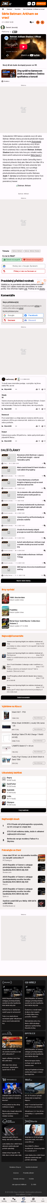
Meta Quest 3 (36, 155)
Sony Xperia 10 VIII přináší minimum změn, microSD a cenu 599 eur (34, 1139)
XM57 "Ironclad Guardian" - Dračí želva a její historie (34, 1106)
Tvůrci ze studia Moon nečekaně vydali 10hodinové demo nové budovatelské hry (12, 1019)
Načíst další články (23, 581)
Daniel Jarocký (12, 27)
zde (25, 289)
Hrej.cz (5, 884)
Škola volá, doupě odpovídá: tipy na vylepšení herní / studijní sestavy (12, 1113)
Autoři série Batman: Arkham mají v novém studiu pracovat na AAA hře (31, 544)
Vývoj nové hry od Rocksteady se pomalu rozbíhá (30, 518)
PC (16, 32)
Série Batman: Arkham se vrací (34, 9)
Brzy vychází (8, 589)
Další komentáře (23, 697)
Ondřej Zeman (8, 575)
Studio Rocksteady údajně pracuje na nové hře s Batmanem (30, 530)
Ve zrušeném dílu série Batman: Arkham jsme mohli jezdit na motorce (30, 494)
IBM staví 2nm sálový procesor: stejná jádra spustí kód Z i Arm (10, 1067)
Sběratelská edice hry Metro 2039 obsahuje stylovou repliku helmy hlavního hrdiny (32, 1024)
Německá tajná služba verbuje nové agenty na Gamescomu (33, 1063)
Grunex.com (7, 872)
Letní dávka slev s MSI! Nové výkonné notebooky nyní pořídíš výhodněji (12, 1146)
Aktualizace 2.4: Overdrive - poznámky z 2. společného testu (35, 1113)
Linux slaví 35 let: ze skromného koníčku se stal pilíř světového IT (20, 856)
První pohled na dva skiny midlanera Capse (11, 1106)
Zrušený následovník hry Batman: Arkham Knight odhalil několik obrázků (31, 507)
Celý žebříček (24, 810)
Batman (9, 9)
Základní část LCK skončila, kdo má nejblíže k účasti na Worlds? (11, 1098)
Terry (5, 463)
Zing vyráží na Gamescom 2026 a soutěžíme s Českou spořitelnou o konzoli (30, 73)
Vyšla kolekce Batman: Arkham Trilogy (30, 555)
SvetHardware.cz (9, 906)
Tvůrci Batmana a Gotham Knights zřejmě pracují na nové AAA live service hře (30, 482)
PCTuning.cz (7, 860)
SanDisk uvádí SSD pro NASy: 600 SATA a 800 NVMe (19, 902)
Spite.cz (6, 896)
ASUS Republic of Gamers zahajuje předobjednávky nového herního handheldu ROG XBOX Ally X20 (18, 867)
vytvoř (21, 308)
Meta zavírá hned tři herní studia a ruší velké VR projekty (31, 468)
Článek (5, 71)
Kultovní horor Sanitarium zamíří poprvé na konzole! (11, 1011)
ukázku (42, 289)
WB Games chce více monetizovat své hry (31, 568)
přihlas (37, 306)
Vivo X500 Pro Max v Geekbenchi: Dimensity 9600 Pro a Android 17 (34, 1148)
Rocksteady (36, 141)
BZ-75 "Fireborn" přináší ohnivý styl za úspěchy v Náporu (33, 1098)
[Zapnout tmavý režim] (33, 3)
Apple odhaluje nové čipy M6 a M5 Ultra (11, 1059)
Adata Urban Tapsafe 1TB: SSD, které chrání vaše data (11, 1154)
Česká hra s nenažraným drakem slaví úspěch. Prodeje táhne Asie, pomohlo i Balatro (33, 1013)
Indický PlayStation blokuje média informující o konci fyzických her (34, 1072)
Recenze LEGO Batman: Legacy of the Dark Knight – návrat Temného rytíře (30, 457)
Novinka (17, 9)
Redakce (6, 81)
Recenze (5, 455)
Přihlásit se (41, 3)
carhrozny (10, 379)
